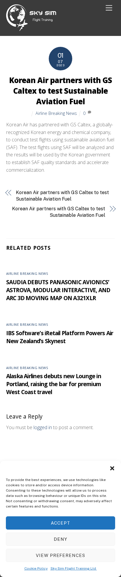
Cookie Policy (36, 568)
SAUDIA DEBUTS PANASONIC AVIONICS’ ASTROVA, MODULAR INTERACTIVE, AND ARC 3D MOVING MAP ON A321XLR (58, 290)
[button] (112, 468)
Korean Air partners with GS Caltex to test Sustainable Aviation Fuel (60, 91)
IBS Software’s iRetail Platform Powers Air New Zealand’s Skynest (59, 337)
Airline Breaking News (56, 113)
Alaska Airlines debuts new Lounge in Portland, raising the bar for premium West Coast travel (53, 384)
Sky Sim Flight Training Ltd (74, 568)
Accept (60, 522)
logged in (42, 427)
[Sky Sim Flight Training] (31, 28)
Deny (60, 539)
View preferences (60, 555)
